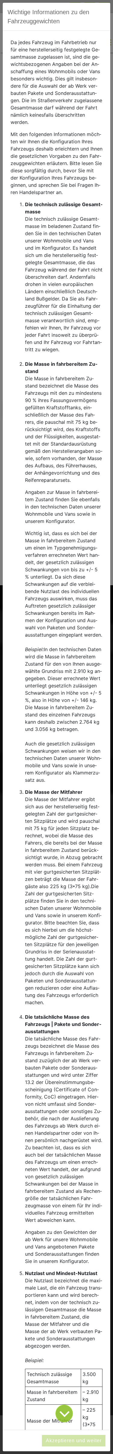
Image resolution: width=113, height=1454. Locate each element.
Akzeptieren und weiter (74, 1440)
